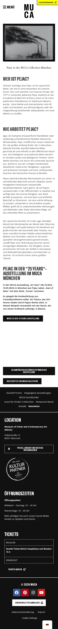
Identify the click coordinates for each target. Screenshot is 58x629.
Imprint (41, 612)
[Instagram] (33, 592)
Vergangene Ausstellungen (37, 392)
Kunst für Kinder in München (19, 401)
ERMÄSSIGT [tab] (12, 560)
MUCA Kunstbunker (29, 397)
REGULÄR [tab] (10, 542)
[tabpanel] (29, 551)
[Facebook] (17, 592)
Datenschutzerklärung (23, 612)
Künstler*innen (14, 392)
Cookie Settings (29, 618)
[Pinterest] (25, 592)
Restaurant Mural (45, 401)
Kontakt (22, 406)
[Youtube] (41, 592)
